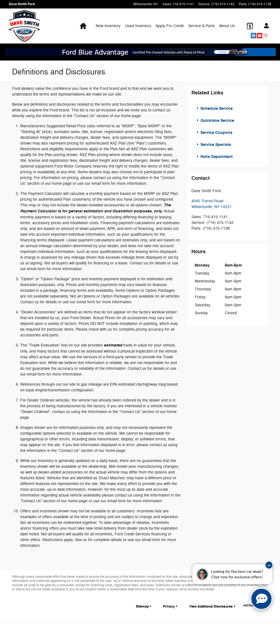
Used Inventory (138, 26)
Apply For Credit (170, 26)
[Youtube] (259, 35)
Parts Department (216, 156)
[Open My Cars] (265, 26)
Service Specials (215, 144)
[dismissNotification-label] (269, 565)
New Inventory (108, 26)
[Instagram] (265, 35)
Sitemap (142, 606)
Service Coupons (215, 132)
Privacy (169, 606)
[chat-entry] (261, 599)
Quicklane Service (216, 120)
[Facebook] (253, 35)
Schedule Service (216, 108)
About (227, 26)
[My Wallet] (250, 26)
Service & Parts (201, 26)
